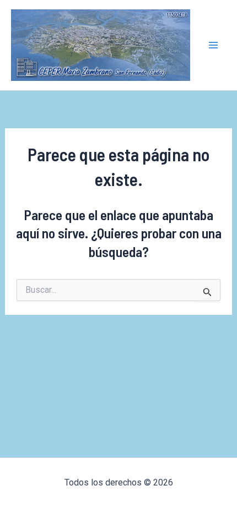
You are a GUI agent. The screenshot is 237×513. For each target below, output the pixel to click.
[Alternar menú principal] (214, 45)
